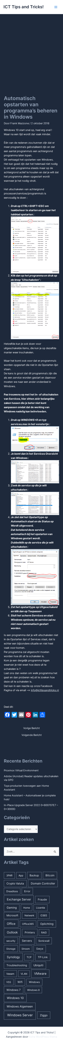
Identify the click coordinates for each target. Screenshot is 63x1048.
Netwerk (29, 915)
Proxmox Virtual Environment (21, 770)
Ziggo (44, 1015)
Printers (30, 932)
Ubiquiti (38, 965)
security (10, 940)
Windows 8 (33, 989)
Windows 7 (13, 990)
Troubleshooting (16, 965)
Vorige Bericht (31, 728)
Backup (34, 875)
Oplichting (46, 924)
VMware (40, 973)
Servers (27, 940)
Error (27, 891)
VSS (8, 982)
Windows (34, 982)
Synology (13, 957)
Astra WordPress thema (43, 1036)
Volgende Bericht (32, 735)
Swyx (39, 948)
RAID (44, 932)
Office (11, 924)
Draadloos (12, 891)
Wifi (20, 982)
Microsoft (12, 915)
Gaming (12, 907)
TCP (29, 957)
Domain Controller (43, 883)
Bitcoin (50, 875)
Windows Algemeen (20, 1006)
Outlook (12, 932)
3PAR (9, 875)
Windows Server (20, 1015)
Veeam (10, 973)
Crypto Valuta (15, 883)
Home (26, 907)
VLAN (24, 973)
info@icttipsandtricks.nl (45, 690)
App (21, 875)
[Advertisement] (31, 47)
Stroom (26, 948)
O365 (43, 915)
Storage (10, 948)
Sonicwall (43, 940)
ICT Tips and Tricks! (24, 6)
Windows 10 (15, 998)
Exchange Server (19, 899)
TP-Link (43, 957)
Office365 (28, 923)
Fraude (42, 899)
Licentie (40, 907)
